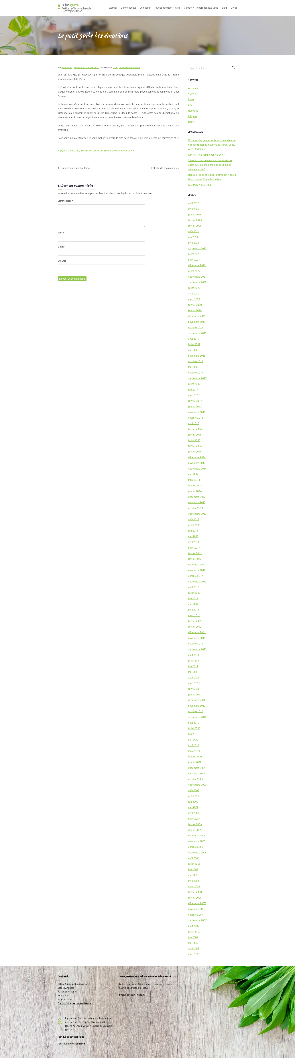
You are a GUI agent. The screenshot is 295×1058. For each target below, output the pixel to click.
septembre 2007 (197, 920)
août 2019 (193, 338)
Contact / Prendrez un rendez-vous (75, 1003)
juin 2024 (193, 237)
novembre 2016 (196, 412)
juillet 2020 (194, 287)
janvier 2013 (195, 558)
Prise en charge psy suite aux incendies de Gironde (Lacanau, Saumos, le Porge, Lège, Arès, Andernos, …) (212, 145)
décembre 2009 (197, 767)
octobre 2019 (195, 327)
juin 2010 (193, 734)
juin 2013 (193, 530)
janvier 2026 (195, 214)
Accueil (113, 7)
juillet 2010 (194, 728)
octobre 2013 (195, 508)
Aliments (193, 88)
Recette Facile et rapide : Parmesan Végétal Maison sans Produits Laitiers (212, 177)
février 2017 (195, 400)
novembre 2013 (196, 502)
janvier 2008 (195, 897)
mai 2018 (193, 367)
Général (192, 93)
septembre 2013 (197, 513)
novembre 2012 (196, 570)
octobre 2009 (195, 779)
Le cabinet (145, 7)
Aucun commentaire (129, 67)
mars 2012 (194, 615)
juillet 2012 (194, 592)
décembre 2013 (197, 496)
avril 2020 (193, 293)
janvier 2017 (195, 406)
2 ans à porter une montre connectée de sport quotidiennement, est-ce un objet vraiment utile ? (210, 165)
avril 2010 (193, 745)
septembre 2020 (197, 282)
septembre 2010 (197, 717)
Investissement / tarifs (167, 7)
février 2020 (195, 305)
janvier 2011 (195, 694)
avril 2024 (193, 242)
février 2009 (195, 824)
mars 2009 (194, 818)
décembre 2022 (197, 265)
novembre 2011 (196, 638)
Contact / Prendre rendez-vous (201, 7)
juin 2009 (193, 801)
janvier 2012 (195, 626)
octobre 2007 (195, 914)
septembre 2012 (197, 581)
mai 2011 (193, 671)
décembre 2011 (197, 632)
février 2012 (195, 621)
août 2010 (193, 722)
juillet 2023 (194, 254)
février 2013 (195, 553)
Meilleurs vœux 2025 (200, 185)
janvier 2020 (195, 310)
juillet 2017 (194, 384)
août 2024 (193, 231)
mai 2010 (193, 739)
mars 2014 (194, 479)
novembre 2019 (196, 321)
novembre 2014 (196, 463)
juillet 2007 (194, 931)
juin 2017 (193, 389)
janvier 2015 (195, 451)
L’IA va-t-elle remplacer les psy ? (206, 154)
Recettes (193, 110)
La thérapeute (128, 7)
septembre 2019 (197, 333)
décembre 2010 (197, 700)
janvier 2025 (195, 225)
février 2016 (195, 429)
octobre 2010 (195, 711)
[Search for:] (212, 68)
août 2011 (193, 655)
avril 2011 (193, 677)
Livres (233, 7)
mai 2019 (193, 350)
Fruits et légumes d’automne (75, 168)
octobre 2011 (195, 643)
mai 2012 (193, 604)
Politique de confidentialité (71, 1037)
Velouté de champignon (164, 168)
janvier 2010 (195, 762)
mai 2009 (193, 807)
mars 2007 (194, 954)
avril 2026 (193, 208)
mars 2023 (194, 259)
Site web (62, 261)
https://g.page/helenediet (132, 995)
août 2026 (193, 203)
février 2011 (195, 688)
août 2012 (193, 587)
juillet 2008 (194, 863)
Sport (191, 121)
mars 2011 (194, 683)
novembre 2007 (196, 909)
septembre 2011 (197, 649)
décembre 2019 (197, 316)
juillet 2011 (194, 660)
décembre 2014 (197, 457)
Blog (224, 7)
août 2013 (193, 519)
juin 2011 (193, 666)
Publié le (86, 67)
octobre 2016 (195, 417)
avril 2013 (193, 542)
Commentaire (65, 201)
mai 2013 (193, 536)
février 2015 (195, 446)
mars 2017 (194, 395)
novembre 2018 (196, 355)
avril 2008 (193, 880)
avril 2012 (193, 609)
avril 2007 (193, 948)
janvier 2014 (195, 491)
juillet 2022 (194, 271)
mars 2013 (194, 547)
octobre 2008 (195, 846)
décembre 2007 (197, 903)
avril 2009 (193, 813)
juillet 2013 (194, 525)
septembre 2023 (197, 248)
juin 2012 (193, 598)
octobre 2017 (195, 372)
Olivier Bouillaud (77, 1044)
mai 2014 (193, 474)
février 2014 (195, 485)
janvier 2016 (195, 434)
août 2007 (193, 926)
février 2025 (195, 220)
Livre (115, 67)
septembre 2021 (197, 276)
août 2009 (193, 790)
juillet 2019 (194, 344)
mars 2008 (194, 886)
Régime (192, 116)
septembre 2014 (197, 468)
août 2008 (193, 858)
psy (190, 105)
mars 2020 (194, 299)
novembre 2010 (196, 705)
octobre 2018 (195, 361)
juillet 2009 (194, 796)
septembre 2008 (197, 852)
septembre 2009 (197, 784)
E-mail (61, 247)
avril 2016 (193, 423)
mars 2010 (194, 751)
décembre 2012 (197, 564)
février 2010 (195, 756)
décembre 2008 (197, 835)
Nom (61, 232)
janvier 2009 (195, 830)
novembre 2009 (196, 773)
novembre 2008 (196, 841)
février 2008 (195, 892)
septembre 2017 (197, 378)
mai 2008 (193, 875)
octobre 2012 (195, 575)
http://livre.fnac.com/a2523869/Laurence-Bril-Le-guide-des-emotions (96, 150)
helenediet (67, 67)
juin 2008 (193, 869)
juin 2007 (193, 937)
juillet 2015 (194, 440)
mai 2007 (193, 943)
